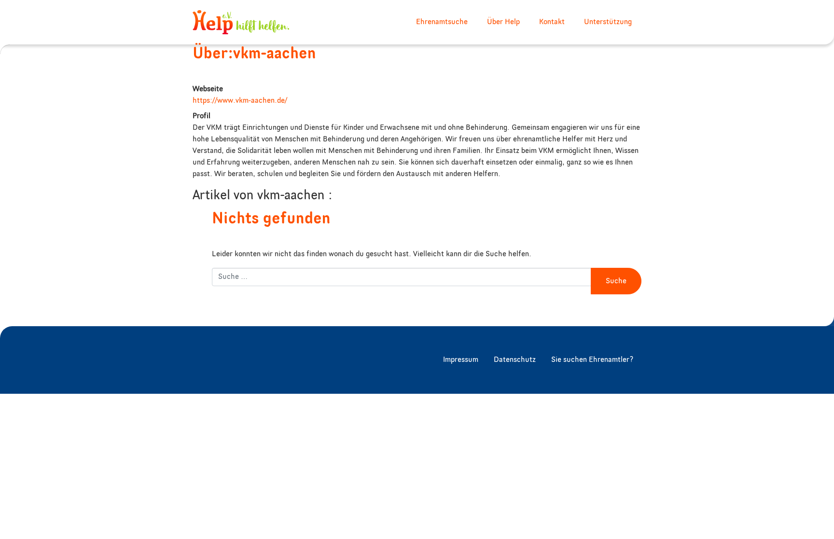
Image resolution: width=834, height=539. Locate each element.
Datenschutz (515, 360)
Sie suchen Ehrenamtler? (592, 360)
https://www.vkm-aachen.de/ (240, 101)
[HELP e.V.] (241, 22)
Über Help (503, 22)
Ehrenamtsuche (442, 22)
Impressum (460, 360)
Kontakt (552, 22)
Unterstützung (608, 22)
